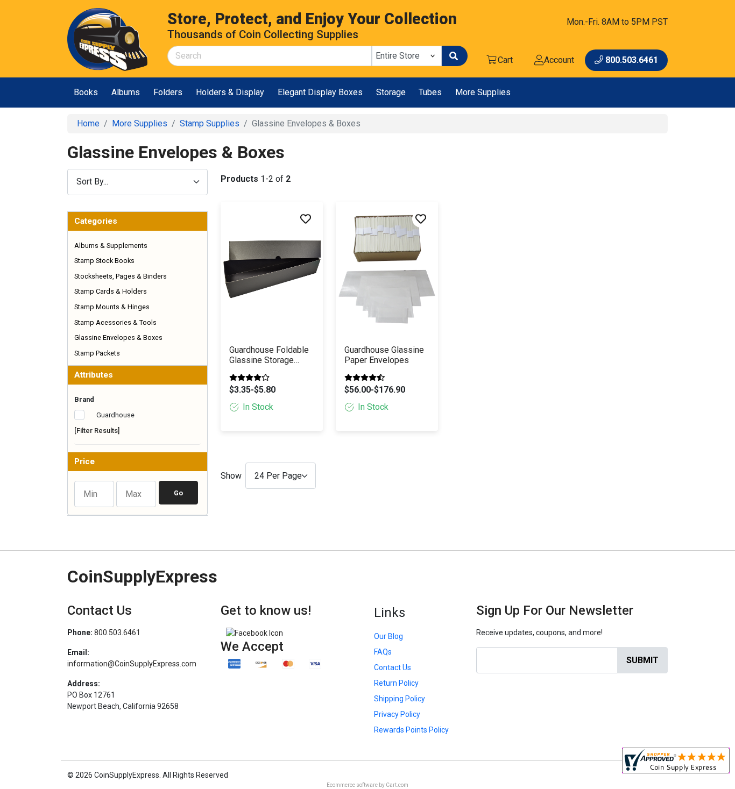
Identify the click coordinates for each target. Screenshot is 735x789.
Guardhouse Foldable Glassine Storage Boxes (269, 355)
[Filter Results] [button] (96, 431)
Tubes (430, 92)
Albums (125, 92)
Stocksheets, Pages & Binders (120, 276)
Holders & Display (230, 92)
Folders (167, 92)
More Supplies (483, 92)
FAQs (383, 652)
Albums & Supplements (110, 245)
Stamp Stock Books (104, 261)
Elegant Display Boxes (320, 92)
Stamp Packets (97, 353)
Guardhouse (115, 415)
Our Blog (388, 636)
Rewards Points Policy (411, 730)
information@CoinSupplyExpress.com (131, 663)
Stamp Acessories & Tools (115, 322)
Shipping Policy (399, 698)
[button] (137, 221)
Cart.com (397, 785)
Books (86, 92)
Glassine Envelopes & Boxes (118, 337)
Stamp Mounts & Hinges (112, 307)
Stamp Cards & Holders (110, 291)
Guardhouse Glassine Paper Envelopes (384, 355)
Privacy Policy (397, 714)
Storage (391, 92)
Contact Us (392, 667)
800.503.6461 (117, 632)
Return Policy (396, 683)
